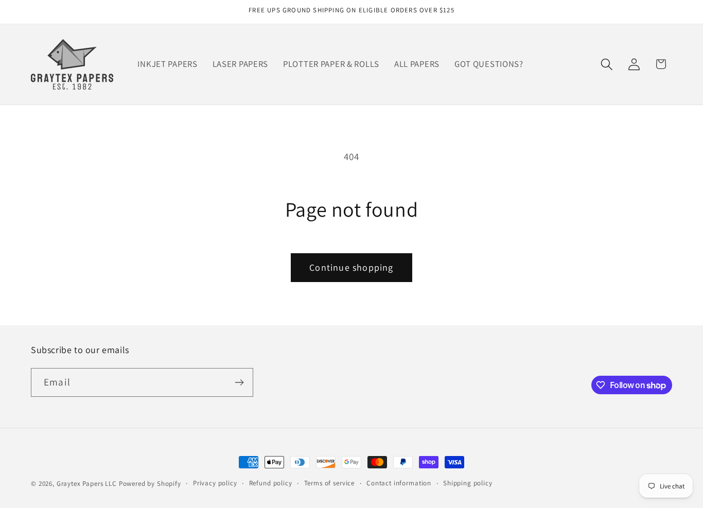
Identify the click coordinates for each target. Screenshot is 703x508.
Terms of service (329, 483)
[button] (606, 64)
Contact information (398, 483)
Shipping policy (468, 483)
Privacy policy (215, 483)
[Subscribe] (239, 382)
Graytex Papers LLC (87, 483)
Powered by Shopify (150, 483)
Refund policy (270, 483)
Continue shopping (351, 267)
